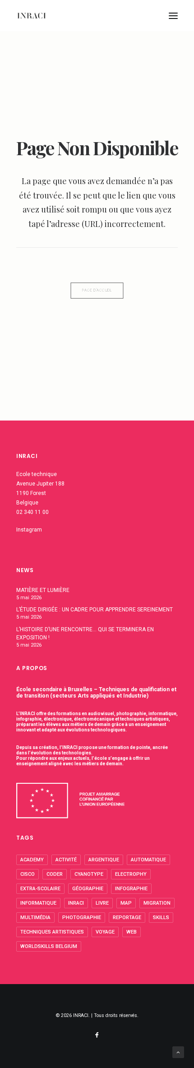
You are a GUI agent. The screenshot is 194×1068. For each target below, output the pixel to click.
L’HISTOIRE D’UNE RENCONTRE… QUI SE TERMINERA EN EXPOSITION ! (85, 633)
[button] (173, 15)
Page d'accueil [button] (97, 290)
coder (54, 874)
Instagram (29, 530)
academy (32, 860)
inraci (76, 903)
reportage (127, 917)
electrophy (131, 874)
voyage (105, 932)
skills (161, 917)
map (126, 903)
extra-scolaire (40, 889)
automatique (148, 860)
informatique (38, 903)
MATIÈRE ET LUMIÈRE (42, 590)
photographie (81, 917)
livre (102, 903)
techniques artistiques (52, 932)
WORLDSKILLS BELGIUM (48, 946)
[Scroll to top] (178, 1052)
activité (66, 860)
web (131, 932)
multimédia (35, 917)
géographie (87, 889)
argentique (103, 860)
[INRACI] (31, 15)
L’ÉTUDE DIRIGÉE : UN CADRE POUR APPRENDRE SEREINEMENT (94, 609)
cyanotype (88, 874)
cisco (27, 874)
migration (157, 903)
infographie (131, 889)
